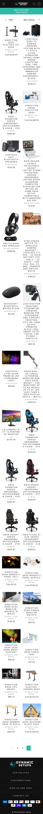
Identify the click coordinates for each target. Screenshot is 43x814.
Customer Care (21, 780)
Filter (10, 20)
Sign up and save (21, 788)
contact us (21, 796)
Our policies (21, 773)
